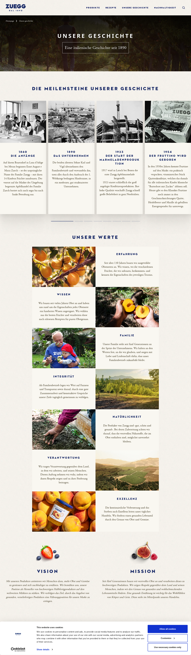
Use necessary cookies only (167, 647)
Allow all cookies (167, 629)
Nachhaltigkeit (165, 8)
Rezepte (111, 8)
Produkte (93, 8)
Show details (43, 649)
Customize (166, 638)
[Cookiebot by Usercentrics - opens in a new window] (18, 649)
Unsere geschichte (135, 8)
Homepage (10, 21)
